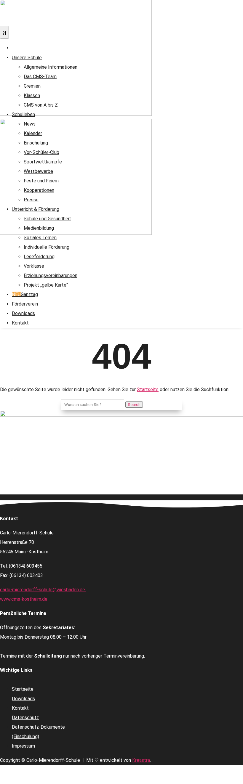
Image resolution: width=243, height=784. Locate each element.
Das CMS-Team (40, 76)
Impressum (23, 746)
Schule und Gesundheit (47, 218)
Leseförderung (39, 256)
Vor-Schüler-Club (41, 152)
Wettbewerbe (38, 171)
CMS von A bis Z (41, 105)
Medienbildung (39, 228)
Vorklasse (34, 266)
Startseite (148, 389)
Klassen (32, 95)
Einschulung (36, 143)
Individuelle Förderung (46, 247)
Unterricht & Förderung (35, 209)
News (30, 124)
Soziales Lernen (40, 237)
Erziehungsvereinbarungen (50, 275)
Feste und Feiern (41, 181)
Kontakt (20, 323)
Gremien (32, 86)
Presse (31, 200)
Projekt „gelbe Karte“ (46, 285)
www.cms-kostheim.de (23, 599)
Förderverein (25, 304)
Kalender (33, 133)
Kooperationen (39, 190)
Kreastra (141, 760)
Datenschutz (25, 717)
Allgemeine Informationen (50, 67)
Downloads (23, 313)
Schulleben (23, 114)
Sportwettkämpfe (43, 162)
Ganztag (25, 294)
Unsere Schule (27, 57)
